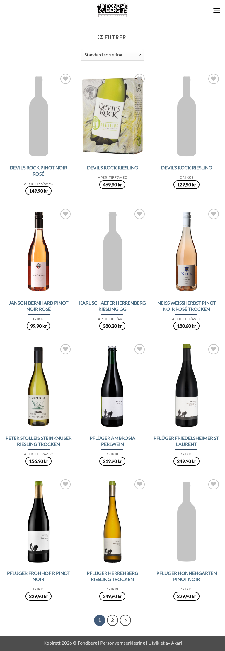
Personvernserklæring (122, 642)
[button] (217, 10)
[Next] (125, 620)
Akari (176, 642)
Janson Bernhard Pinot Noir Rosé (38, 306)
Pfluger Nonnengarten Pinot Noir (186, 576)
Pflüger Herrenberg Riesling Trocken (112, 576)
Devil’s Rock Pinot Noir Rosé (38, 170)
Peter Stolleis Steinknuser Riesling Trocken (38, 441)
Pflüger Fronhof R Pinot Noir (38, 576)
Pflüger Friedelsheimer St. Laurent (186, 441)
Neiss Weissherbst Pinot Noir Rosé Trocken (186, 306)
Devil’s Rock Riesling (112, 167)
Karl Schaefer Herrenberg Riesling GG (112, 306)
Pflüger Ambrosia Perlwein (112, 441)
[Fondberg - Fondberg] (112, 10)
